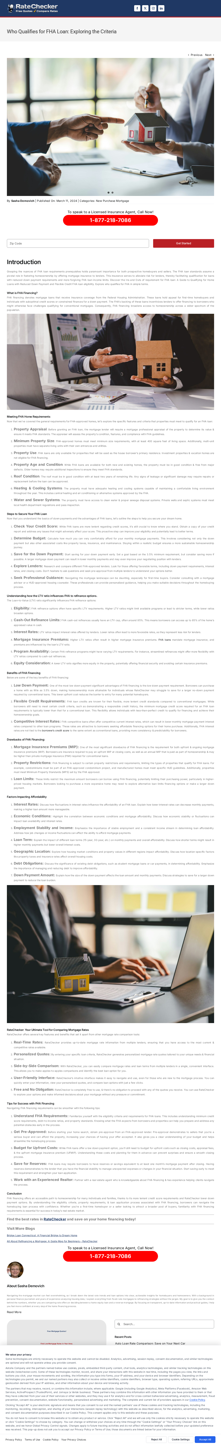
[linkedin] (161, 8)
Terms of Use (32, 1439)
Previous (196, 55)
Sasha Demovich (22, 201)
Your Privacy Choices (73, 1439)
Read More (14, 1312)
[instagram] (153, 8)
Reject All (156, 1439)
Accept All (205, 1439)
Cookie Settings (181, 1439)
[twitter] (145, 8)
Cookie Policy (197, 1399)
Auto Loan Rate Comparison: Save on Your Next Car (150, 1343)
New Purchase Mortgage (112, 201)
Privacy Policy (14, 1439)
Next (208, 55)
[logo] (33, 5)
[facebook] (137, 8)
